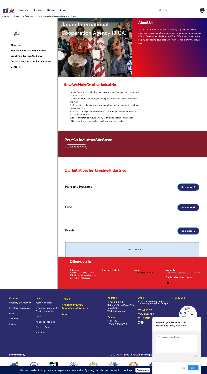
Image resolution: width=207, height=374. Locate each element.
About (64, 10)
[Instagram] (142, 322)
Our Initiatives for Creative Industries (31, 61)
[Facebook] (139, 322)
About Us (16, 45)
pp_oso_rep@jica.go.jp (143, 272)
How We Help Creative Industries (28, 50)
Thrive (50, 10)
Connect (24, 10)
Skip (183, 368)
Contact (15, 67)
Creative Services (76, 146)
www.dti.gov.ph (146, 314)
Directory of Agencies (23, 16)
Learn (38, 10)
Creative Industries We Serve (26, 56)
